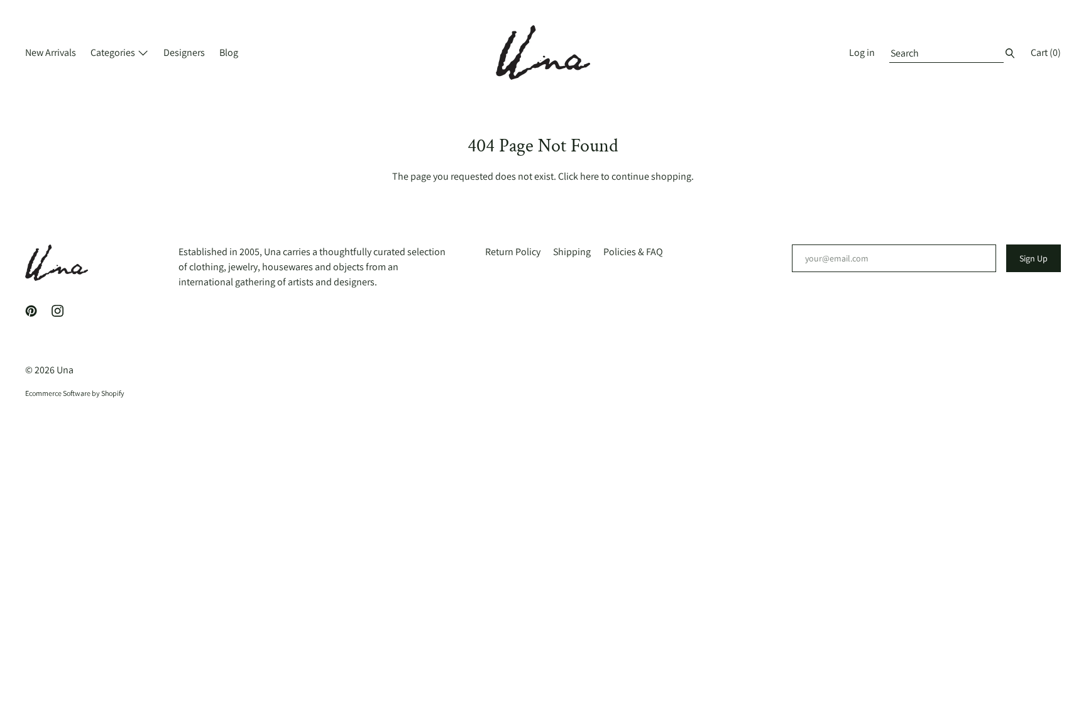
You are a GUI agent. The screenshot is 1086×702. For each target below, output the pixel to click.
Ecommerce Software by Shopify (74, 393)
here (589, 176)
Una (65, 369)
